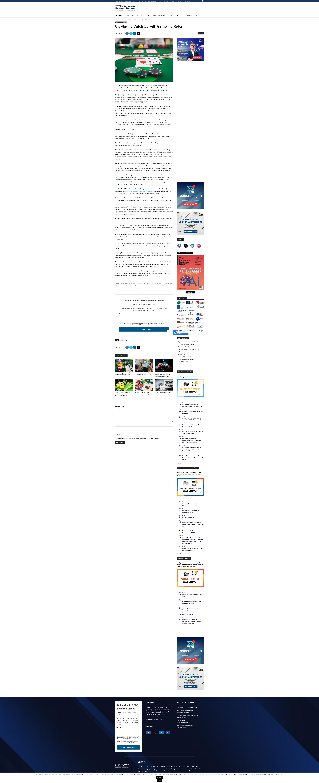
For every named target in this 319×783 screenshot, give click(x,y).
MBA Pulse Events (183, 362)
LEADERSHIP (119, 15)
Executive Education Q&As (185, 357)
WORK (147, 15)
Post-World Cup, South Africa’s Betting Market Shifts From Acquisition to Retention (122, 394)
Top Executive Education (163, 1)
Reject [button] (159, 780)
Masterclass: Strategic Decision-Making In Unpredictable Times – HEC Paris (193, 524)
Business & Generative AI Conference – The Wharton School (193, 432)
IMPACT (171, 15)
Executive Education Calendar (186, 359)
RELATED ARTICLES (121, 355)
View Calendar (181, 463)
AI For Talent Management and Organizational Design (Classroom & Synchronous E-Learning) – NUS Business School (192, 540)
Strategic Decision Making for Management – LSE (190, 511)
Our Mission (141, 1)
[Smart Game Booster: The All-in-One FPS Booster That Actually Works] (144, 365)
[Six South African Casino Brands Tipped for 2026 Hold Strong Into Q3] (144, 385)
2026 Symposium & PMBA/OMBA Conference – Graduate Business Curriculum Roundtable (191, 621)
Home (116, 1)
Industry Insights (182, 352)
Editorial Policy (180, 1)
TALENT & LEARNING (159, 15)
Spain (118, 243)
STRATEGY (139, 15)
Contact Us (187, 1)
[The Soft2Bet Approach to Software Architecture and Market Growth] (124, 365)
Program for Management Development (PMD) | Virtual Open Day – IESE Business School (192, 440)
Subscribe (147, 1)
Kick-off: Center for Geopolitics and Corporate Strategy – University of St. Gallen (192, 457)
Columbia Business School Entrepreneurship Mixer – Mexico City (193, 405)
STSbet (117, 124)
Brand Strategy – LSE (188, 517)
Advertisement (123, 340)
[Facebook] (127, 33)
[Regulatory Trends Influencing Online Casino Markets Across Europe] (164, 385)
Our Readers (128, 1)
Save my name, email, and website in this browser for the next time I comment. (138, 438)
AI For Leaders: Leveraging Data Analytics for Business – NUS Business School (191, 449)
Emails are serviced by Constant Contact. (148, 324)
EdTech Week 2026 (187, 615)
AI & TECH (130, 15)
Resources (134, 1)
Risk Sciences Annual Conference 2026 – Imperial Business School (192, 419)
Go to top (170, 279)
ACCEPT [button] (159, 777)
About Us (121, 1)
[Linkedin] (134, 33)
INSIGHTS (179, 15)
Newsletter (153, 1)
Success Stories (182, 354)
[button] (202, 1)
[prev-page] (116, 399)
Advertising (172, 1)
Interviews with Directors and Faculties (188, 349)
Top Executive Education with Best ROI (188, 342)
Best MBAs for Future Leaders (186, 344)
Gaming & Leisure (128, 20)
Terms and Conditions (211, 775)
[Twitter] (131, 33)
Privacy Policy (198, 775)
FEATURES (189, 15)
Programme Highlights (184, 347)
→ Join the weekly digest (144, 329)
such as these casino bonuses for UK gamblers (140, 191)
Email (120, 314)
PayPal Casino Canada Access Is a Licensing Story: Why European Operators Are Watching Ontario (163, 374)
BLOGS (121, 20)
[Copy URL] (138, 33)
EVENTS (197, 15)
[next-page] (119, 399)
